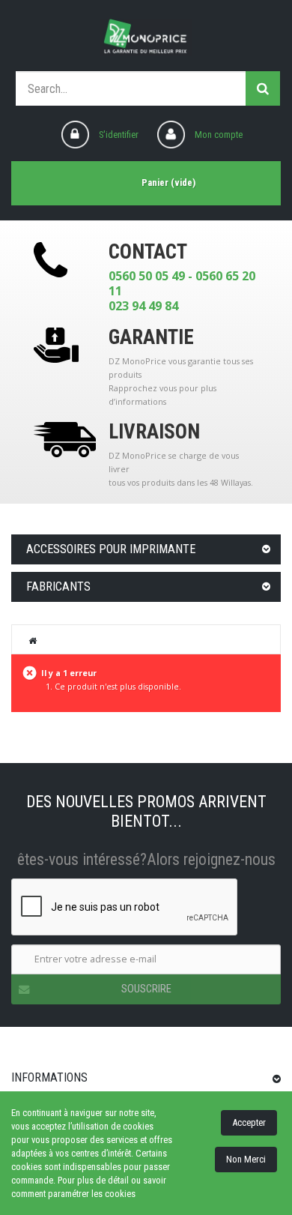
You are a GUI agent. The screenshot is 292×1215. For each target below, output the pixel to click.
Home (32, 640)
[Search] (263, 88)
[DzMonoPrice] (146, 37)
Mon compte (219, 134)
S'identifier (119, 134)
